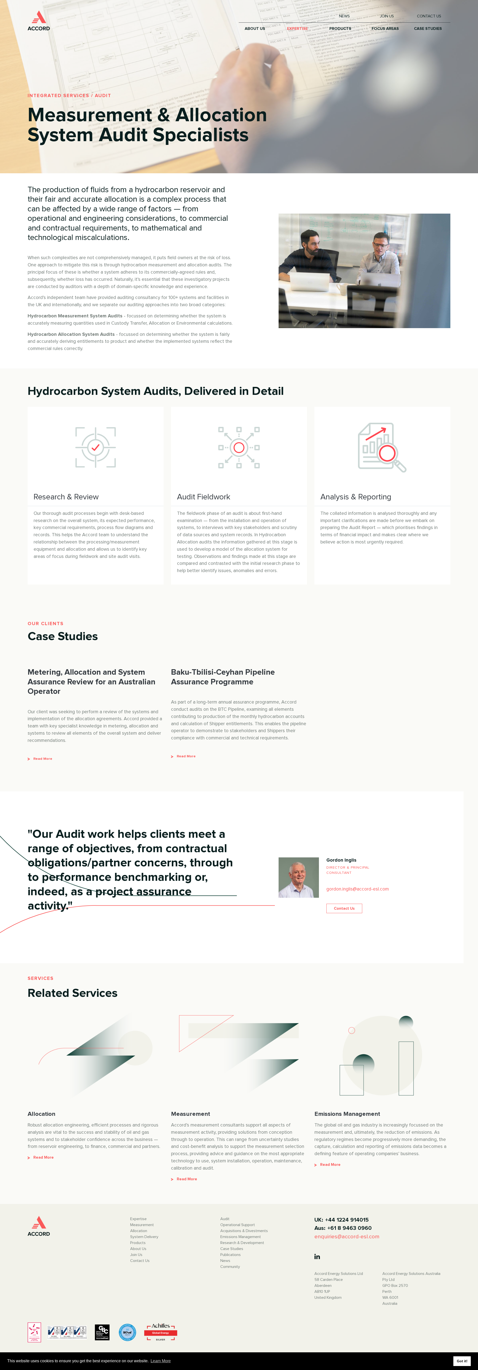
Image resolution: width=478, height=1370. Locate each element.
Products (138, 1243)
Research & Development (242, 1243)
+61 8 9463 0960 (349, 1228)
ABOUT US (255, 29)
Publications (230, 1255)
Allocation (138, 1231)
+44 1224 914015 (347, 1220)
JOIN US (387, 16)
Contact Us (344, 908)
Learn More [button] (161, 1361)
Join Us (136, 1255)
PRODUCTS (340, 29)
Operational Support (237, 1225)
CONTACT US (429, 16)
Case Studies (231, 1249)
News (225, 1261)
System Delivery (144, 1237)
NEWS (344, 16)
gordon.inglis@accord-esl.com (357, 889)
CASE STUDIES (428, 29)
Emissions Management (240, 1237)
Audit (225, 1219)
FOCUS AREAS (385, 29)
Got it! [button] (462, 1361)
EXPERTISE (297, 29)
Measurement (142, 1225)
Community (230, 1267)
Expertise (138, 1219)
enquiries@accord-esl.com (346, 1237)
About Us (138, 1249)
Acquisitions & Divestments (244, 1231)
